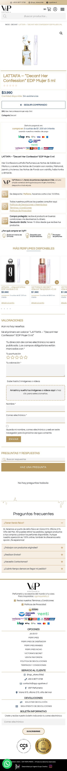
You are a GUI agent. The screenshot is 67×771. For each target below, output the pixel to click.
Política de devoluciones (33, 661)
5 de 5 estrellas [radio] (26, 357)
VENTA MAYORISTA (33, 657)
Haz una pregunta (33, 467)
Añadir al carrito (18, 303)
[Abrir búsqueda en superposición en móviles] (33, 16)
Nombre (11, 404)
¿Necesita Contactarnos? (16, 562)
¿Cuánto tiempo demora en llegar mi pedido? (25, 569)
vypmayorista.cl (41, 596)
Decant (14, 24)
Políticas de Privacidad (20, 211)
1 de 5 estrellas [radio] (8, 357)
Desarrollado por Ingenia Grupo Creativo (34, 766)
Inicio (7, 24)
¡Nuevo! (33, 634)
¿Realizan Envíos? (12, 555)
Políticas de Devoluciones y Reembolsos (28, 205)
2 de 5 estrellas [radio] (12, 357)
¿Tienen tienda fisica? (14, 523)
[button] (62, 9)
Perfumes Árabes (33, 645)
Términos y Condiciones (21, 208)
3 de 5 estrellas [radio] (17, 357)
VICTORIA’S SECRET (33, 653)
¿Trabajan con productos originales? (21, 548)
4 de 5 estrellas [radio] (21, 357)
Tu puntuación (13, 354)
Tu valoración (13, 363)
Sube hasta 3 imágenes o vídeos (23, 381)
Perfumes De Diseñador (33, 642)
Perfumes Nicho (33, 649)
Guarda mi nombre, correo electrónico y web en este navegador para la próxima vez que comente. (33, 431)
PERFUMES (33, 638)
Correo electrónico (16, 415)
